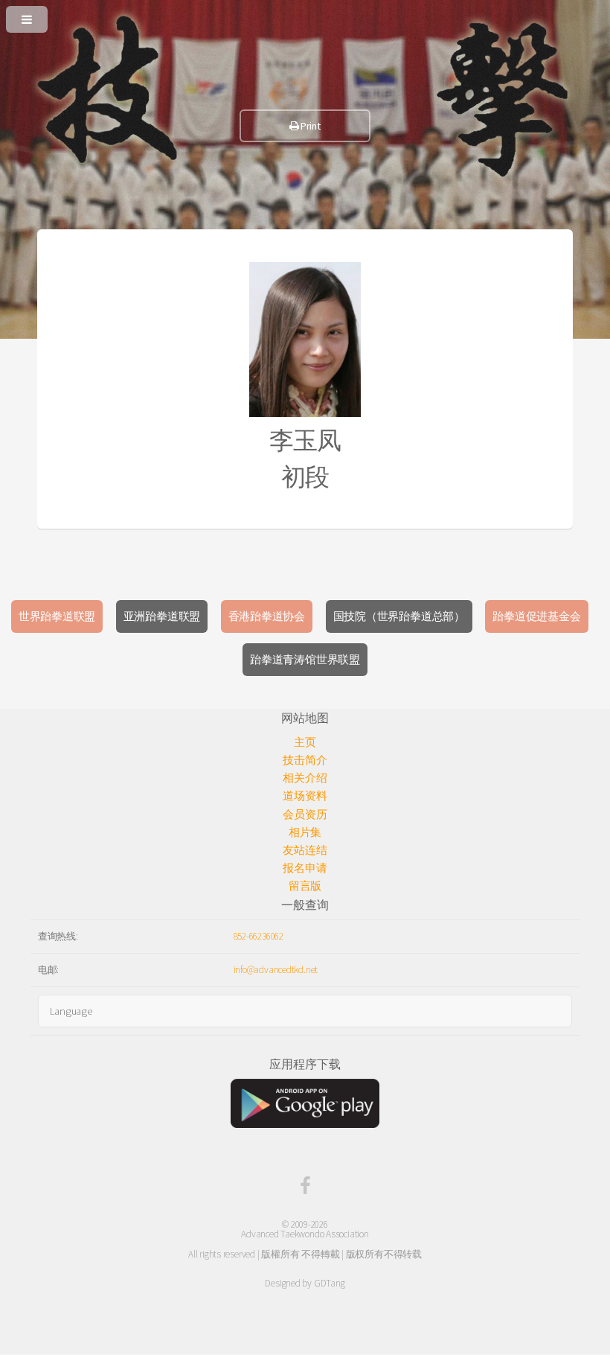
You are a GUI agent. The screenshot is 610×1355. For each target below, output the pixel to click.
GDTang (329, 1283)
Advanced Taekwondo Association (304, 1234)
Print (310, 126)
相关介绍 (305, 778)
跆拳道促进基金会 (536, 616)
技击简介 (305, 760)
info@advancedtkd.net (276, 969)
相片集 (305, 832)
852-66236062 (258, 936)
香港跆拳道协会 (266, 616)
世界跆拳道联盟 (57, 616)
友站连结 (305, 850)
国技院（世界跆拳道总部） (399, 616)
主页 (305, 742)
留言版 (305, 886)
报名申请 (305, 868)
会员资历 (305, 814)
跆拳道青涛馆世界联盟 (305, 659)
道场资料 (305, 796)
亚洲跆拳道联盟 (161, 616)
